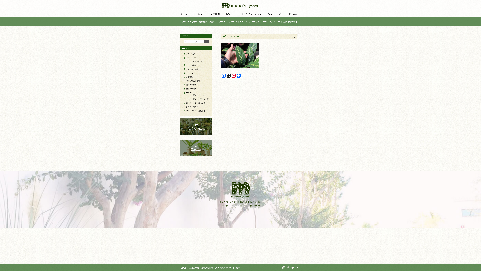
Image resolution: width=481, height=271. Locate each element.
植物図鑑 (189, 93)
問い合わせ (295, 14)
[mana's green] (241, 6)
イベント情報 (191, 58)
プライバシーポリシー (228, 202)
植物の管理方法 (192, 89)
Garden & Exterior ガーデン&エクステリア (239, 21)
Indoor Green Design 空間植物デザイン (281, 21)
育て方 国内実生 (193, 107)
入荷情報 (189, 77)
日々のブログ (191, 85)
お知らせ (230, 14)
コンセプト (199, 14)
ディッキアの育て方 (194, 69)
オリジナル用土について (195, 61)
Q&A (270, 14)
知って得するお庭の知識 (195, 103)
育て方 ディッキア (201, 99)
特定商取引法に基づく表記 (250, 202)
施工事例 (215, 14)
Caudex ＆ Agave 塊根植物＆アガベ (198, 21)
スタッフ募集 (191, 65)
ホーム (183, 14)
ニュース (189, 73)
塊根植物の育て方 (193, 81)
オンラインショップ (251, 14)
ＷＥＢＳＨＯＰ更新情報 (195, 111)
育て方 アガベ (199, 95)
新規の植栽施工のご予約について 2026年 (220, 268)
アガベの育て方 (192, 54)
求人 (281, 14)
